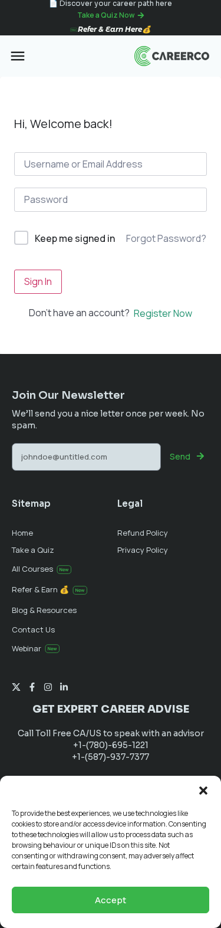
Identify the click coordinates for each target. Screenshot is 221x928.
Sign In (38, 281)
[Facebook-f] (32, 687)
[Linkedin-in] (64, 687)
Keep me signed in (75, 238)
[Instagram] (48, 687)
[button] (203, 790)
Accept (110, 900)
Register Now (163, 313)
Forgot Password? (166, 238)
